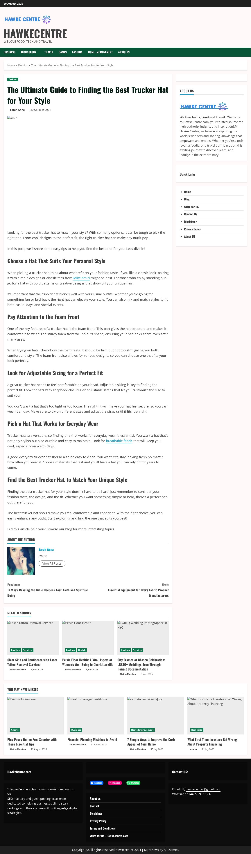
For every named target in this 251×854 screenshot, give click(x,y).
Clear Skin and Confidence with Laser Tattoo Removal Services (32, 662)
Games (63, 52)
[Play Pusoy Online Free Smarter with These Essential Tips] (35, 715)
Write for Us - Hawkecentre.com (109, 836)
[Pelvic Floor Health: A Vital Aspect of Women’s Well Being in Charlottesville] (88, 638)
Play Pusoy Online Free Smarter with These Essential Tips (32, 741)
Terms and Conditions (103, 828)
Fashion (77, 52)
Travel (48, 52)
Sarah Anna (17, 109)
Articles (124, 52)
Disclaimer (190, 221)
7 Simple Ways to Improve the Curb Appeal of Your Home (151, 741)
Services (27, 650)
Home (187, 192)
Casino (15, 729)
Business (9, 52)
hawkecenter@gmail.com (203, 789)
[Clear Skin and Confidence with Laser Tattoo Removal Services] (33, 638)
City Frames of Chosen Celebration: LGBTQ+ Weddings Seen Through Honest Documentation (141, 664)
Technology (28, 52)
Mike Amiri (81, 278)
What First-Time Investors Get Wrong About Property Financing (212, 741)
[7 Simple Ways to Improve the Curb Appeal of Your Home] (155, 715)
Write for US (191, 206)
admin (193, 749)
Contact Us (190, 214)
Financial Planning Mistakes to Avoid (92, 739)
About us (95, 798)
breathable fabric (119, 441)
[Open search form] (246, 52)
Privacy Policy (192, 229)
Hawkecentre (35, 33)
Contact (94, 806)
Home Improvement (100, 52)
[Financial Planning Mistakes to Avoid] (95, 715)
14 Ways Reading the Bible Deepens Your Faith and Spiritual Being (47, 590)
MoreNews (151, 850)
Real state (196, 729)
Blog (186, 199)
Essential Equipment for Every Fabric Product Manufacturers (138, 590)
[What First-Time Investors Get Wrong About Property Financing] (215, 715)
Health (82, 650)
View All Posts (51, 563)
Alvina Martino (18, 669)
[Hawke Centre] (204, 106)
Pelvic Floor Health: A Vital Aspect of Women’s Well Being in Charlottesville (87, 662)
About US (189, 236)
